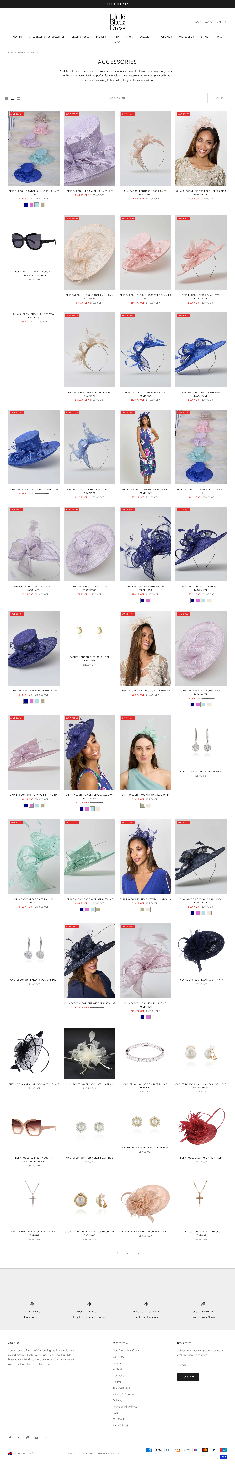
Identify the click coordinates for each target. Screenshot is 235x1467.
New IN (17, 37)
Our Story (118, 1357)
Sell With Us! (120, 1425)
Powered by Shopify (108, 1453)
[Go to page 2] (138, 1253)
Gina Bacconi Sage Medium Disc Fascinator (34, 901)
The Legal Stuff (121, 1388)
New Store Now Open (126, 1350)
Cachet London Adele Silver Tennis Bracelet (145, 1086)
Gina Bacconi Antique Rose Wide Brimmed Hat (145, 297)
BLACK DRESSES (80, 37)
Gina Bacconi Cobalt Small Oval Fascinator (201, 394)
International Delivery (125, 1407)
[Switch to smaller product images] (12, 98)
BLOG (117, 42)
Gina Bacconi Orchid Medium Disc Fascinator (145, 1005)
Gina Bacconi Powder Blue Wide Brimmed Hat (34, 192)
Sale (219, 37)
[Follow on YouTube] (37, 1438)
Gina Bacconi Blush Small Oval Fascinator (201, 297)
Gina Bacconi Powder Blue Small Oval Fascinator (89, 796)
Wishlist (117, 1369)
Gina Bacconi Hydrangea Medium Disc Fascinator (89, 491)
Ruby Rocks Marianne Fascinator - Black (34, 1084)
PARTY (116, 37)
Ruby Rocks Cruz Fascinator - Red (201, 1157)
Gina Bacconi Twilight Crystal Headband (145, 899)
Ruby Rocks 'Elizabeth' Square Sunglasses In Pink (34, 1159)
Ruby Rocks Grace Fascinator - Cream (89, 1084)
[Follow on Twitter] (19, 1438)
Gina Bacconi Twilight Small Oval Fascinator (201, 901)
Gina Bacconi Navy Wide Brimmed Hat (34, 690)
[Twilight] (209, 600)
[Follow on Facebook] (10, 1438)
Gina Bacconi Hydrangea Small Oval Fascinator (145, 491)
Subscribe (188, 1377)
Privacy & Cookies (123, 1394)
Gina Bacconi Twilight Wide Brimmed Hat (89, 1003)
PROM (129, 37)
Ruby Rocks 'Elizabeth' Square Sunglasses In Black (34, 273)
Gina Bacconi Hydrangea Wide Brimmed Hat (201, 491)
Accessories (33, 52)
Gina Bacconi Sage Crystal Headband (145, 794)
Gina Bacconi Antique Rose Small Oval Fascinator (90, 297)
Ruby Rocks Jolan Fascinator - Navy (201, 979)
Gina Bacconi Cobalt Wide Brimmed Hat (34, 489)
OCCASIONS (146, 37)
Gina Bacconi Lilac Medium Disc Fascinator (34, 588)
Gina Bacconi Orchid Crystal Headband (145, 690)
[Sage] (42, 205)
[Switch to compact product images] (18, 98)
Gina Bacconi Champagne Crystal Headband (34, 316)
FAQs (116, 1413)
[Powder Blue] (36, 205)
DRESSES (101, 37)
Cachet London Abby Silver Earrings (201, 771)
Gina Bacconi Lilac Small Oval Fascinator (89, 588)
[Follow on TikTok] (45, 1438)
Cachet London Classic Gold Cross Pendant (201, 1233)
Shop (20, 52)
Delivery (117, 1400)
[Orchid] (31, 205)
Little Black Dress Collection (47, 37)
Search (117, 1363)
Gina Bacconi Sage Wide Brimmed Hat (90, 899)
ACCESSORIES (186, 37)
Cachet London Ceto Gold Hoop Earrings (90, 659)
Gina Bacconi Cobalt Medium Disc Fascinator (145, 394)
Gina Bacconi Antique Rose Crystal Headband (145, 192)
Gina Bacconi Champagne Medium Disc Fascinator (89, 394)
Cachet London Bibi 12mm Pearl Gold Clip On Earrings (200, 1086)
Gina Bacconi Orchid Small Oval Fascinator (201, 692)
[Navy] (25, 205)
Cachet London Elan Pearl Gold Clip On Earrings (90, 1233)
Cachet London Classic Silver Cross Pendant (34, 1233)
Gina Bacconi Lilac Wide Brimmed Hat (90, 191)
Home (11, 52)
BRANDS (205, 37)
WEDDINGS (166, 37)
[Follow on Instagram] (28, 1438)
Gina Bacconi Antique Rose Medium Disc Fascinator (201, 192)
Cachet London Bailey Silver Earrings (34, 979)
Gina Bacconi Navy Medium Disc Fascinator (145, 588)
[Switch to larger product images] (6, 98)
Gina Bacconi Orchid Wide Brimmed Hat (34, 794)
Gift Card (118, 1419)
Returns (117, 1382)
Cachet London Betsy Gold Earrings (145, 1147)
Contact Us (119, 1375)
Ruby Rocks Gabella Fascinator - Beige (145, 1231)
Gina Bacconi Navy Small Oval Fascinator (201, 588)
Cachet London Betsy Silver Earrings (89, 1157)
